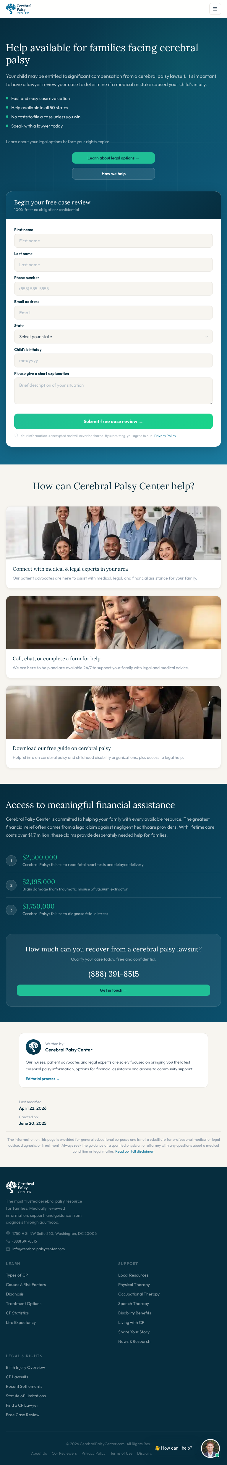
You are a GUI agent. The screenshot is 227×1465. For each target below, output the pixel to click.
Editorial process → (43, 1078)
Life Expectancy (21, 1322)
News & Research (134, 1341)
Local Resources (133, 1275)
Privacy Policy (165, 435)
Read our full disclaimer (134, 1151)
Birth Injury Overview (25, 1367)
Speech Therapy (133, 1303)
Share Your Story (134, 1332)
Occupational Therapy (139, 1294)
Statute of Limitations (26, 1395)
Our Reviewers (64, 1453)
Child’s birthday (28, 349)
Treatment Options (23, 1303)
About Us (39, 1453)
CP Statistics (17, 1313)
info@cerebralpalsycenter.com (38, 1248)
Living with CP (131, 1322)
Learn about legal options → (113, 158)
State (19, 325)
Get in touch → (113, 990)
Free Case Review (23, 1414)
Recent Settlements (24, 1386)
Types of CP (17, 1275)
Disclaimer (146, 1453)
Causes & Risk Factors (26, 1284)
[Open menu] (215, 9)
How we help (114, 173)
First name (23, 229)
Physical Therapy (134, 1284)
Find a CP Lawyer (22, 1405)
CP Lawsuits (17, 1377)
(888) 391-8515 (113, 974)
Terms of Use (121, 1453)
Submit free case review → (113, 421)
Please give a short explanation (41, 373)
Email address (26, 301)
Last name (23, 253)
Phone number (26, 277)
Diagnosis (15, 1294)
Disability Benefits (134, 1313)
